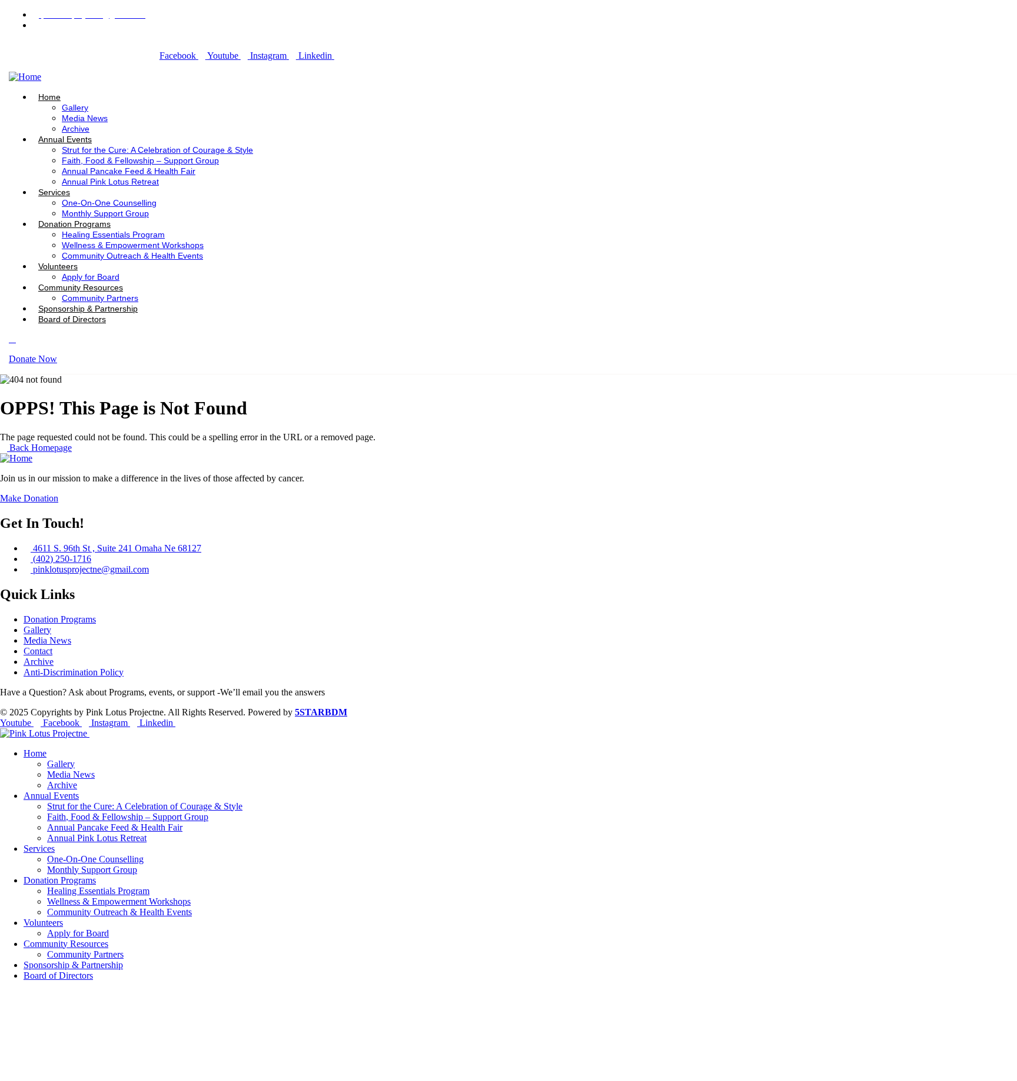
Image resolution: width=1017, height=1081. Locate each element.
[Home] (25, 77)
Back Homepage (39, 448)
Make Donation (29, 498)
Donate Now (33, 359)
